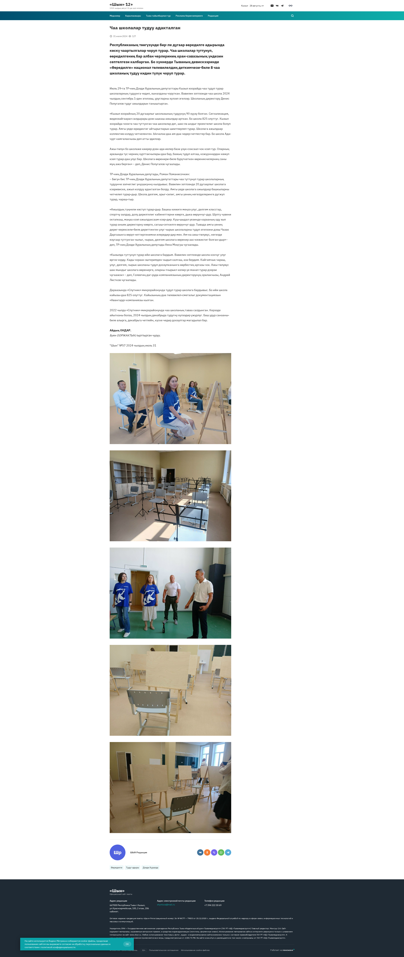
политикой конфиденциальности (58, 947)
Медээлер (115, 15)
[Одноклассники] (207, 852)
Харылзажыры (133, 15)
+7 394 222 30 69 (212, 905)
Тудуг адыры (132, 867)
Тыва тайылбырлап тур (158, 15)
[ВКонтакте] (200, 852)
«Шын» (117, 890)
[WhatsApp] (221, 852)
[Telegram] (228, 852)
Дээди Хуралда (150, 867)
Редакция (213, 15)
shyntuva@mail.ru (166, 904)
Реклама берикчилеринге (189, 15)
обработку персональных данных (91, 944)
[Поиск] (292, 16)
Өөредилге (116, 867)
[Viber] (214, 852)
